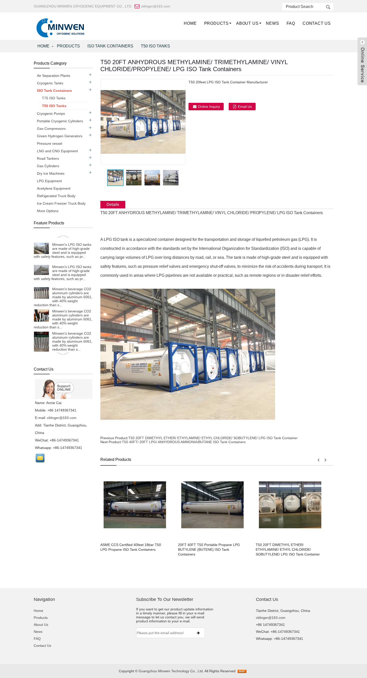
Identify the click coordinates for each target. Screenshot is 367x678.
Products (216, 23)
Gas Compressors (51, 129)
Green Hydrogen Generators (59, 136)
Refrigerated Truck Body (56, 196)
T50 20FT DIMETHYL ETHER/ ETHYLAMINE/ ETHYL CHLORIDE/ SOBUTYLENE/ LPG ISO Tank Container (213, 438)
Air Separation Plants (53, 76)
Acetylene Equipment (53, 188)
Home (190, 23)
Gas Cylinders (48, 166)
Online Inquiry (209, 107)
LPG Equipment (49, 181)
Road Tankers (48, 158)
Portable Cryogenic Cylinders (60, 121)
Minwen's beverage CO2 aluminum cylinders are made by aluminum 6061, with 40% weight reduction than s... (63, 297)
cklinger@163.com (61, 418)
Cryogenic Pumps (51, 114)
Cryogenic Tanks (50, 83)
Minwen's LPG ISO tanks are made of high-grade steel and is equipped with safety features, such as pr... (62, 251)
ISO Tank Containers (110, 46)
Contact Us (317, 23)
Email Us (245, 107)
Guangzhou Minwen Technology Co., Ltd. (171, 671)
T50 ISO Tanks (155, 46)
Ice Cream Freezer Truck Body (61, 203)
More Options (47, 211)
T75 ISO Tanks (53, 98)
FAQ (291, 23)
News (272, 23)
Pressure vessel (49, 143)
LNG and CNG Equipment (57, 151)
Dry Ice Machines (50, 173)
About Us (247, 23)
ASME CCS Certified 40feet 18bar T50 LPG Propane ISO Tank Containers (130, 547)
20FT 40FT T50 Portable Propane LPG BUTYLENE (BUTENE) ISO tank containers (209, 549)
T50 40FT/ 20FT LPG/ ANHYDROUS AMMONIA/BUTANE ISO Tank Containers (184, 442)
